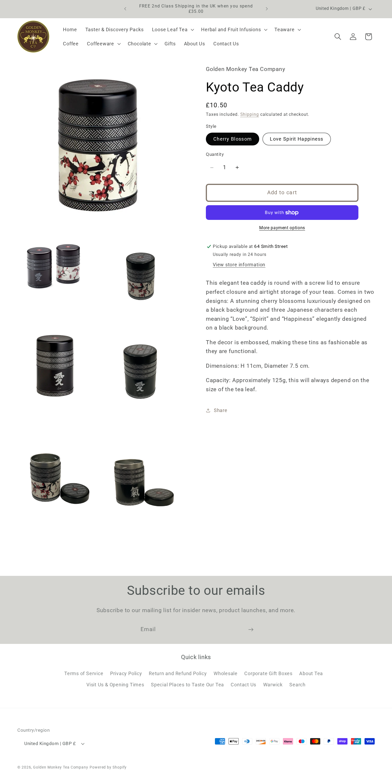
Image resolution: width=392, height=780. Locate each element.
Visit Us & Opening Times (115, 685)
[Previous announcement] (125, 8)
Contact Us (243, 685)
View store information (239, 264)
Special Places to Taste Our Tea (187, 685)
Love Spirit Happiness (296, 139)
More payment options (282, 228)
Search (297, 685)
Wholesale (226, 673)
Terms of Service (83, 673)
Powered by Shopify (108, 767)
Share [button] (220, 410)
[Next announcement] (267, 8)
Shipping (249, 114)
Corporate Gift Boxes (268, 673)
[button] (172, 29)
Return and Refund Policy (178, 673)
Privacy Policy (126, 673)
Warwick (273, 685)
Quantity (215, 154)
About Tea (311, 673)
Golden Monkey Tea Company (60, 767)
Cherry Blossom (232, 139)
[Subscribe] (250, 630)
